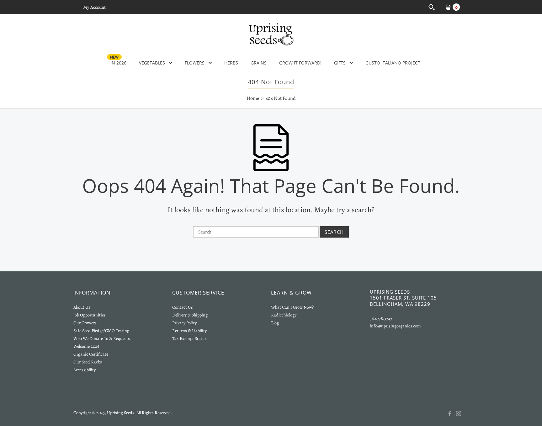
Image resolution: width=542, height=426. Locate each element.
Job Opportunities (89, 315)
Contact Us (182, 307)
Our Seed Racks (87, 362)
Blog (275, 323)
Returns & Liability (189, 331)
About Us (81, 307)
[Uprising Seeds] (271, 33)
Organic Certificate (90, 354)
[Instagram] (462, 413)
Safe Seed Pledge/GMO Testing (101, 331)
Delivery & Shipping (190, 315)
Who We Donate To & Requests (101, 338)
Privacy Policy (184, 323)
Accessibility (84, 370)
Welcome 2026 (86, 346)
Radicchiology (283, 315)
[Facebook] (451, 413)
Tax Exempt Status (189, 338)
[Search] (431, 7)
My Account (94, 7)
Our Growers (85, 323)
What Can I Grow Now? (292, 307)
